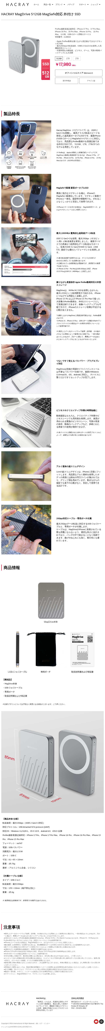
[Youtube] (96, 1021)
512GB (59, 58)
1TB (68, 58)
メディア (70, 4)
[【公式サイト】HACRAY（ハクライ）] (18, 4)
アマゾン (90, 81)
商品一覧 (47, 4)
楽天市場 (66, 81)
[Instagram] (101, 1021)
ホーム (36, 4)
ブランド (59, 4)
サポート (82, 4)
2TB (76, 58)
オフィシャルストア (78, 73)
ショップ (94, 4)
